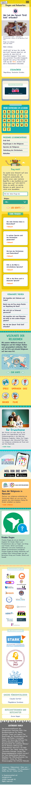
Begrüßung (7, 72)
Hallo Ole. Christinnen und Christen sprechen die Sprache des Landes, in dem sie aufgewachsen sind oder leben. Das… (10, 242)
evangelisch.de (7, 777)
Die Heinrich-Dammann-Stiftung (14, 741)
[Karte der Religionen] (15, 362)
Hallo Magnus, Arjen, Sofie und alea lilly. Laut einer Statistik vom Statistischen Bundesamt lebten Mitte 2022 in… (10, 226)
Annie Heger (15, 716)
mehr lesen (7, 447)
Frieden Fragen (8, 537)
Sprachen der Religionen (11, 147)
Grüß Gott (6, 140)
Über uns (24, 767)
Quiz (25, 388)
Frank (10, 43)
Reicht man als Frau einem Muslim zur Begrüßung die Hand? (14, 305)
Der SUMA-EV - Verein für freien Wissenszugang (15, 759)
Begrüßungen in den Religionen (13, 144)
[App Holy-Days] (15, 464)
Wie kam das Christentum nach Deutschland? (15, 252)
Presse (4, 769)
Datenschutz (15, 767)
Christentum (15, 11)
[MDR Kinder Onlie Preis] (15, 678)
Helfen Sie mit (7, 771)
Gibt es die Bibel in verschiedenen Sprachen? (15, 266)
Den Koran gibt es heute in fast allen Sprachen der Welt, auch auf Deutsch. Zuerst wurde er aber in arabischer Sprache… (10, 283)
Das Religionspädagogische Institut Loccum (15, 752)
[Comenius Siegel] (15, 659)
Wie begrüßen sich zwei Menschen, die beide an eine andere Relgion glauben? (14, 318)
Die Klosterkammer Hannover (12, 746)
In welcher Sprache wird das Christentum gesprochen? (15, 237)
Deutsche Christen (18, 72)
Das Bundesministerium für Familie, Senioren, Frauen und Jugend (14, 732)
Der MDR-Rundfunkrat (16, 757)
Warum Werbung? (15, 85)
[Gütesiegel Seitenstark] (15, 641)
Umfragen (15, 388)
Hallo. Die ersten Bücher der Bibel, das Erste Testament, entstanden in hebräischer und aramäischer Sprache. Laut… (10, 269)
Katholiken (6, 153)
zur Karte (15, 372)
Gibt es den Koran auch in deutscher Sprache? (15, 280)
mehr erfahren (8, 505)
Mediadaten (12, 769)
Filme (15, 402)
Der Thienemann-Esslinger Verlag (14, 750)
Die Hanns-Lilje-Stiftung (16, 740)
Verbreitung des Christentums (13, 150)
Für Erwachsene (23, 769)
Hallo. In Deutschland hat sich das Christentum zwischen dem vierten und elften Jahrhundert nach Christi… (10, 256)
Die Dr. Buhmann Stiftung (10, 746)
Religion (6, 198)
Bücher (5, 402)
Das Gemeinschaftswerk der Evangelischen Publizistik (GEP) (12, 729)
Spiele (6, 388)
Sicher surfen (18, 771)
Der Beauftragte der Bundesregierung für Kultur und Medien (15, 736)
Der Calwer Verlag (17, 749)
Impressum (5, 767)
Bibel (14, 62)
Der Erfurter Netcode (21, 761)
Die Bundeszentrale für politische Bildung (14, 743)
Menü (27, 2)
